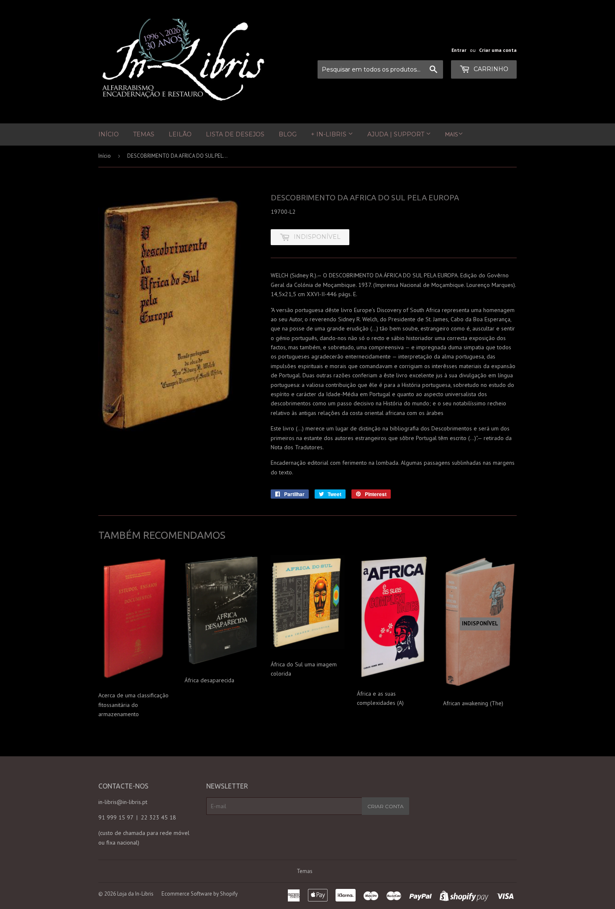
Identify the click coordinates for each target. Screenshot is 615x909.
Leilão (180, 134)
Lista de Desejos (235, 134)
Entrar (458, 50)
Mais (451, 134)
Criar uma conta (498, 50)
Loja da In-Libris (135, 893)
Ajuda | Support (396, 134)
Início (108, 134)
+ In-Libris (329, 134)
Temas (143, 134)
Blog (288, 134)
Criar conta (385, 806)
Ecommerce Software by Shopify (199, 893)
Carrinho (490, 69)
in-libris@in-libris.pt (122, 802)
